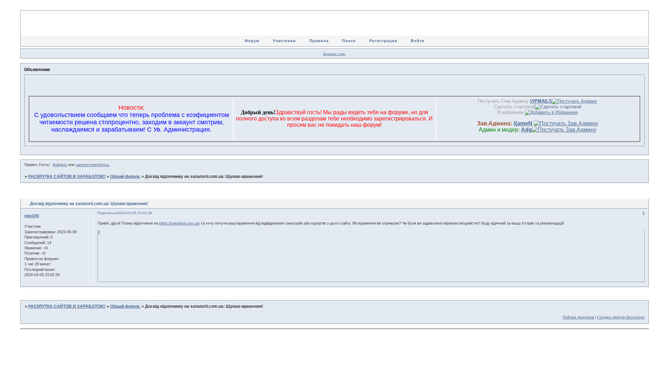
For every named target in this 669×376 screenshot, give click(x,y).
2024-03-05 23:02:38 (134, 213)
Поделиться (107, 213)
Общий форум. (125, 176)
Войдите (60, 165)
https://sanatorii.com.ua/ (179, 223)
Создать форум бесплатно (621, 317)
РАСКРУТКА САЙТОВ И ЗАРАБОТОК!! (67, 176)
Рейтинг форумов (578, 317)
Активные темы (334, 54)
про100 (31, 215)
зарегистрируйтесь (92, 165)
